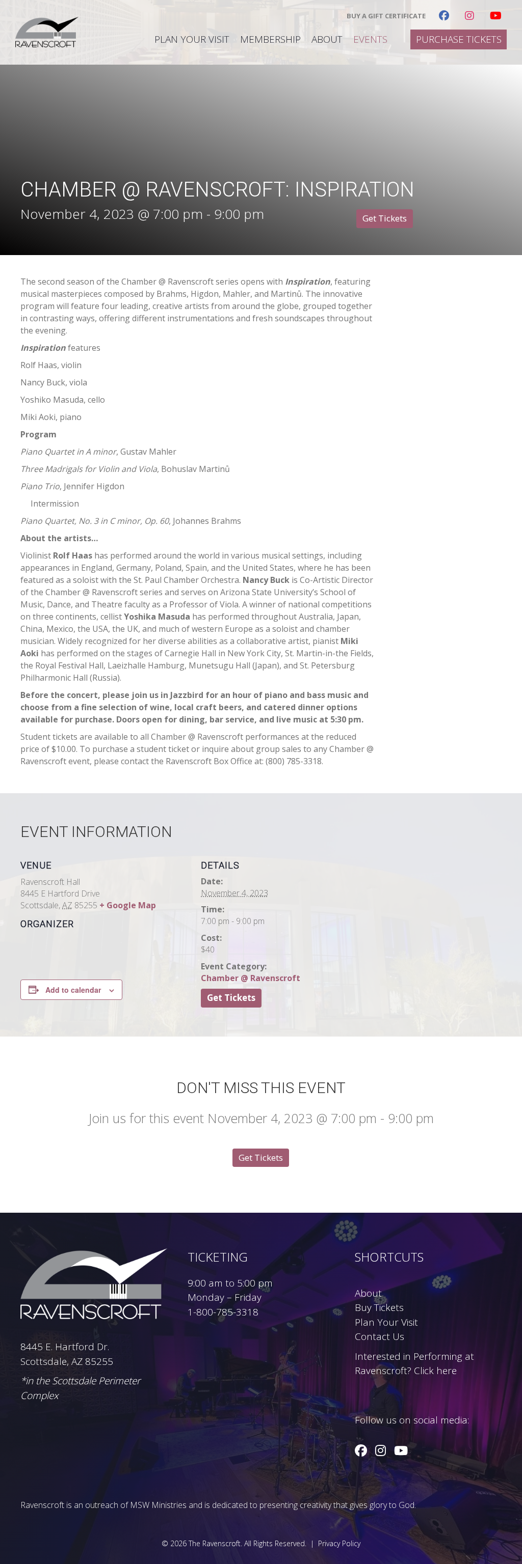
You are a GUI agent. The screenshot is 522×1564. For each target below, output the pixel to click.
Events (370, 39)
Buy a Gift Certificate (386, 16)
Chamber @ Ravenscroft (250, 978)
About (327, 39)
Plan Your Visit (191, 39)
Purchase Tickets (459, 39)
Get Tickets (384, 218)
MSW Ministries (158, 1505)
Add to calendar (73, 990)
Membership (270, 39)
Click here (435, 1370)
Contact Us (379, 1336)
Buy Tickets (379, 1307)
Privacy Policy (339, 1543)
